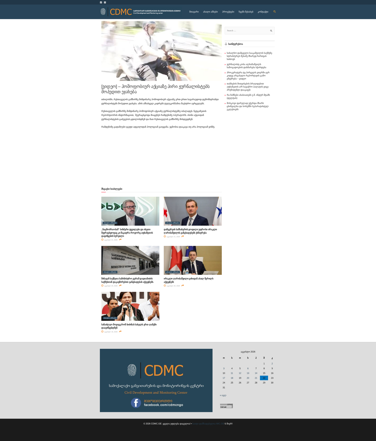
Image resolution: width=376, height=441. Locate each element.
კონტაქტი (263, 11)
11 (232, 373)
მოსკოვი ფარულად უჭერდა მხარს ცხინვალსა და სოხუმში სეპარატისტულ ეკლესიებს (248, 106)
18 (232, 378)
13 (248, 373)
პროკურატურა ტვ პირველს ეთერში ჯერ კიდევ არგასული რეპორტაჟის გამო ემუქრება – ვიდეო (248, 75)
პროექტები (228, 11)
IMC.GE (220, 423)
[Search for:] (250, 30)
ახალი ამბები (210, 11)
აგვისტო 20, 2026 (111, 286)
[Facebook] (101, 2)
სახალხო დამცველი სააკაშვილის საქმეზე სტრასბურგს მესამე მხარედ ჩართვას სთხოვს (249, 56)
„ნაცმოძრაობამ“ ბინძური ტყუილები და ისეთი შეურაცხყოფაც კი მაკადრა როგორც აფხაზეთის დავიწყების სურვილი (127, 232)
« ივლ (223, 395)
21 (256, 378)
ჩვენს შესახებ (246, 11)
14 (256, 373)
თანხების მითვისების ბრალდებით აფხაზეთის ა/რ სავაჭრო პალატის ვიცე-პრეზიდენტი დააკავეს (248, 86)
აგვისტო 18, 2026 (111, 332)
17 (224, 378)
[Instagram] (105, 2)
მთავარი (194, 11)
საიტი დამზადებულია (204, 423)
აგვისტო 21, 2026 (111, 240)
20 (248, 378)
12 (240, 373)
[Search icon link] (274, 12)
